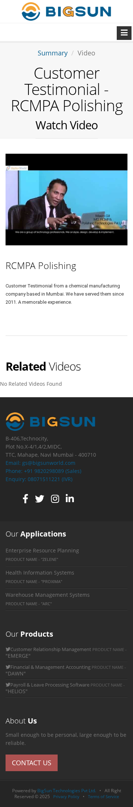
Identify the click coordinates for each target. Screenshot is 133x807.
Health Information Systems (40, 572)
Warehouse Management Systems (48, 594)
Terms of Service (103, 796)
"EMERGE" (18, 655)
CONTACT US (31, 762)
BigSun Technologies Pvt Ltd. (68, 790)
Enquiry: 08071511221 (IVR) (39, 479)
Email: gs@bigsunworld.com (40, 462)
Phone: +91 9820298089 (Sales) (43, 470)
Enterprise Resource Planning (42, 550)
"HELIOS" (17, 691)
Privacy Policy (66, 796)
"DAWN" (16, 673)
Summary (53, 52)
